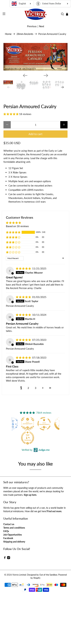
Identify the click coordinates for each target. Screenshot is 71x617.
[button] (10, 113)
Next (41, 26)
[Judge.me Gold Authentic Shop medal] (27, 423)
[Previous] (25, 75)
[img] (23, 268)
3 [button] (35, 387)
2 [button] (28, 387)
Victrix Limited (19, 575)
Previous (32, 26)
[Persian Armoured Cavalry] (35, 57)
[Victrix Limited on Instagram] (8, 558)
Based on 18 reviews (17, 226)
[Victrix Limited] (35, 14)
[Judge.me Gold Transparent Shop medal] (44, 423)
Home (8, 34)
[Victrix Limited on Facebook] (4, 558)
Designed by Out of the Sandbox (42, 575)
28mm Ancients (25, 34)
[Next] (45, 75)
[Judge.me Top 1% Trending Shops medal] (27, 437)
